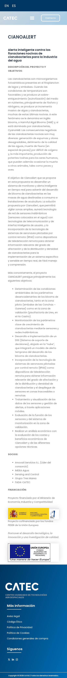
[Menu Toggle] (32, 18)
